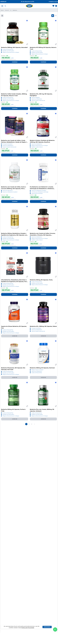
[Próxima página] (34, 424)
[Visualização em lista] (55, 15)
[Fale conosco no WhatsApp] (55, 629)
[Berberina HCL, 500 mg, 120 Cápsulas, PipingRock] (43, 79)
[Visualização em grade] (52, 15)
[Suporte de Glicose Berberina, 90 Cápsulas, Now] (14, 312)
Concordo (47, 627)
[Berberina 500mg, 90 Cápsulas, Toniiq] (43, 265)
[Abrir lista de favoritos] (53, 6)
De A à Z (7, 10)
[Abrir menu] (2, 6)
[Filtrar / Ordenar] (2, 15)
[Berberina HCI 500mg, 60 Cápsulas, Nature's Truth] (43, 33)
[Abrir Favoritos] (53, 6)
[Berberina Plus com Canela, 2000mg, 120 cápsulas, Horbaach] (43, 395)
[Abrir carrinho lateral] (56, 6)
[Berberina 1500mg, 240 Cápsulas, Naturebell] (14, 33)
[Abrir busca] (5, 6)
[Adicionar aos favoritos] (27, 21)
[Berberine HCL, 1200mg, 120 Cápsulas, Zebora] (43, 312)
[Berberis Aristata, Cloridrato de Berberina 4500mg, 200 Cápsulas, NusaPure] (43, 126)
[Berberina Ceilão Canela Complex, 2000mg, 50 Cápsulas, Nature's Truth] (14, 79)
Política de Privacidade (27, 627)
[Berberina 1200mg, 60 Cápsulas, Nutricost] (43, 353)
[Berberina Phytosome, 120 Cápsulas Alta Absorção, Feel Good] (14, 353)
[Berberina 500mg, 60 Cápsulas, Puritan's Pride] (14, 395)
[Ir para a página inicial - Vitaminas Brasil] (29, 6)
